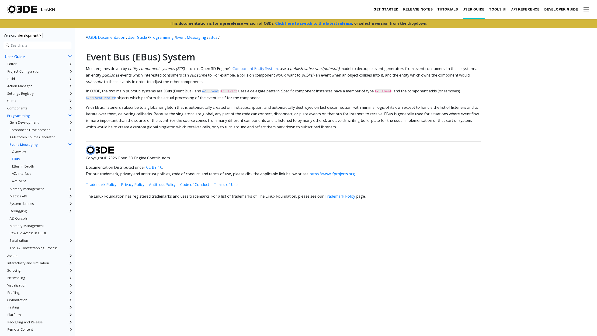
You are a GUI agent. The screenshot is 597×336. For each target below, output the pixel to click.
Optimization (17, 300)
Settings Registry (20, 93)
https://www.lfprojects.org (332, 173)
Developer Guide (561, 9)
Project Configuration (23, 71)
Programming (18, 115)
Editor (12, 64)
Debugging (18, 211)
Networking (16, 278)
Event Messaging (24, 144)
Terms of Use (226, 184)
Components (17, 108)
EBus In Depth (23, 166)
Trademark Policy (101, 184)
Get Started (386, 9)
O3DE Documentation (106, 37)
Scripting (14, 270)
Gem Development (24, 122)
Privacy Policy (132, 184)
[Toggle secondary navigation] (586, 9)
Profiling (13, 292)
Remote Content (20, 329)
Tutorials (447, 9)
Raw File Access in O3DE (28, 233)
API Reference (525, 9)
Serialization (19, 240)
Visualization (16, 285)
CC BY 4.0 (154, 167)
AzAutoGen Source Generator (32, 137)
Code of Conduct (194, 184)
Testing (13, 307)
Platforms (14, 314)
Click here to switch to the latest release (313, 23)
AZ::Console (19, 218)
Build (11, 79)
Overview (19, 151)
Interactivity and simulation (28, 263)
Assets (12, 255)
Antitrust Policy (162, 184)
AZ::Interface (21, 173)
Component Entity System (255, 68)
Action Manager (19, 86)
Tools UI (497, 9)
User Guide (474, 9)
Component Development (30, 130)
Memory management (27, 189)
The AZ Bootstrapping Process (34, 248)
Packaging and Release (25, 322)
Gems (11, 100)
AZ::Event (19, 181)
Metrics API (18, 196)
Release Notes (418, 9)
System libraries (22, 203)
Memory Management (27, 226)
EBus (16, 159)
